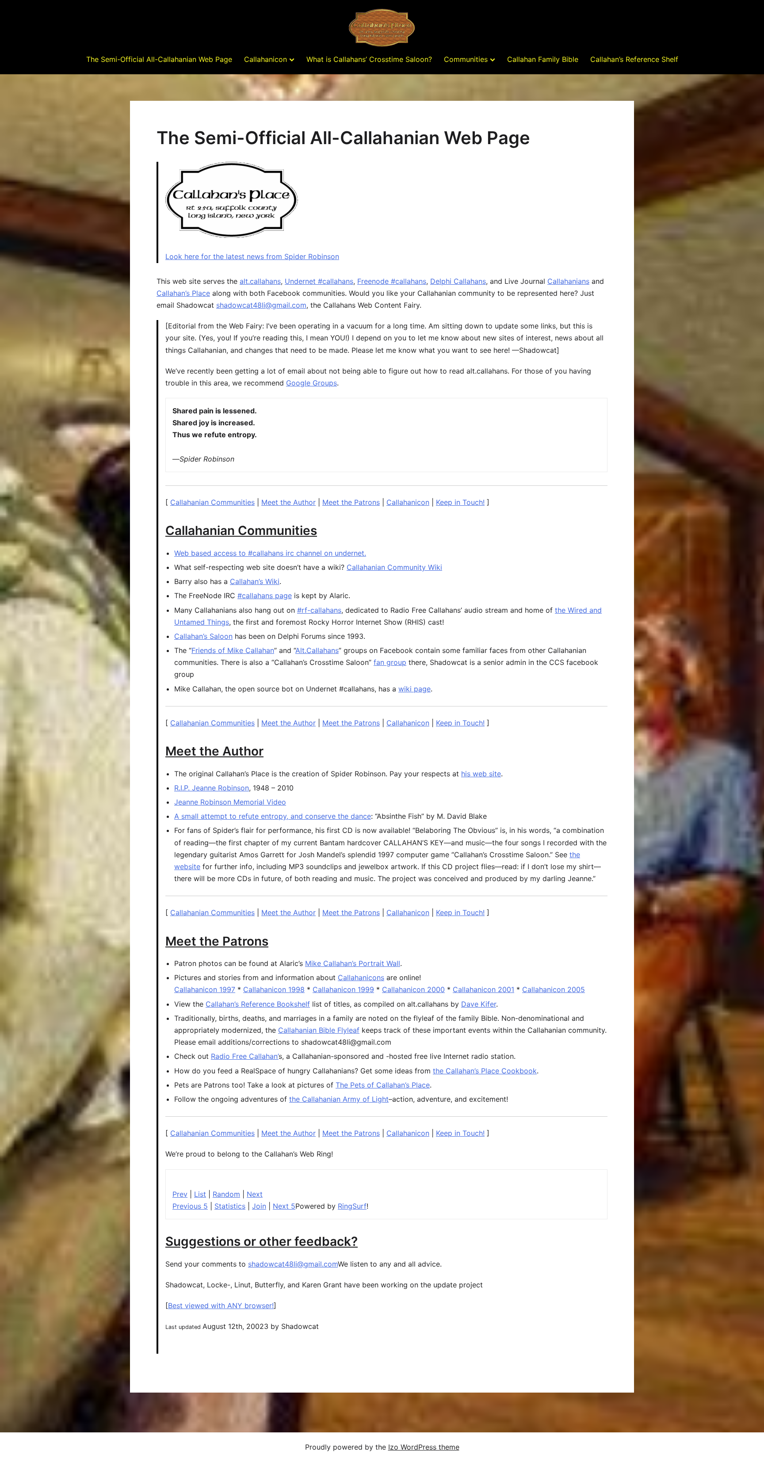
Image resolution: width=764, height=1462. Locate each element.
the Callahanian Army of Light (339, 1099)
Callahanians (568, 281)
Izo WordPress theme (423, 1447)
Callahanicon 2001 (483, 989)
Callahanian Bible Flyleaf (318, 1030)
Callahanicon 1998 (274, 989)
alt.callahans (260, 281)
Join (259, 1206)
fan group (390, 662)
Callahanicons (361, 977)
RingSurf (352, 1206)
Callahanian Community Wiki (394, 567)
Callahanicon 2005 (553, 989)
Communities (466, 59)
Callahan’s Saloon (203, 636)
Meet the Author (288, 502)
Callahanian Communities (212, 502)
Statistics (229, 1206)
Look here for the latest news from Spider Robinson (252, 256)
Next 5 (284, 1206)
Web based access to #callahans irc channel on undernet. (270, 553)
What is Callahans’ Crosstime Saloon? (369, 59)
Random (226, 1194)
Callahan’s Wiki (254, 581)
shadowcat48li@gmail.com (261, 305)
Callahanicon (265, 59)
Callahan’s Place (183, 293)
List (200, 1194)
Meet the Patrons (351, 502)
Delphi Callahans (458, 281)
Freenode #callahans (391, 281)
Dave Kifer (478, 1004)
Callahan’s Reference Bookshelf (258, 1004)
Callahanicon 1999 (343, 989)
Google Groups (311, 382)
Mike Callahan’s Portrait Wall (352, 963)
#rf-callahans (319, 610)
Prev (179, 1194)
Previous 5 (190, 1206)
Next (255, 1194)
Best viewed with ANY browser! (221, 1305)
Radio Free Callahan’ (245, 1056)
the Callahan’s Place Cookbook (485, 1070)
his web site (481, 773)
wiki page (414, 688)
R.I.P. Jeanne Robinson (211, 787)
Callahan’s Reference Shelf (634, 59)
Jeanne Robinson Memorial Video (230, 802)
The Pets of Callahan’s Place (383, 1084)
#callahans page (264, 595)
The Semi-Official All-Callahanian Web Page (159, 59)
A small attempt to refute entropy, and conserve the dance (272, 816)
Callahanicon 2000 (413, 989)
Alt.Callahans (317, 650)
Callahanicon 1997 (204, 989)
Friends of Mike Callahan (232, 650)
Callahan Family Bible (542, 59)
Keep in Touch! (460, 502)
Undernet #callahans (319, 281)
